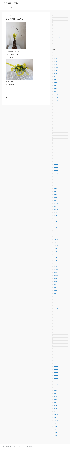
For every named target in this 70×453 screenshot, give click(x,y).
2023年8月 (56, 106)
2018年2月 (56, 299)
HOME (3, 7)
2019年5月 (56, 260)
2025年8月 (56, 73)
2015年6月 (56, 396)
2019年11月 (56, 242)
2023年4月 (56, 118)
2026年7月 (56, 52)
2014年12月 (56, 414)
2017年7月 (56, 320)
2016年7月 (56, 357)
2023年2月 (56, 124)
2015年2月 (56, 408)
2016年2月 (56, 372)
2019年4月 (56, 263)
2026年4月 (56, 55)
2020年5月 (56, 224)
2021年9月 (56, 176)
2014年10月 (56, 420)
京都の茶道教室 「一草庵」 (10, 3)
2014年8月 (56, 426)
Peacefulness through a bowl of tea (60, 34)
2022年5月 (56, 152)
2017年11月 (56, 308)
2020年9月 (56, 212)
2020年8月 (56, 215)
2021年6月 (56, 185)
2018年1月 (56, 302)
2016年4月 (56, 366)
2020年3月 (56, 230)
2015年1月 (56, 411)
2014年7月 (56, 429)
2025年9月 (56, 70)
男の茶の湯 (15, 7)
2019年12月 (56, 239)
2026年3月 (56, 58)
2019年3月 (56, 266)
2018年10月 (56, 275)
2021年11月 (56, 170)
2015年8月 (56, 390)
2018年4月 (56, 293)
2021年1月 (56, 200)
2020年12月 (56, 203)
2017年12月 (56, 305)
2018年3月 (56, 296)
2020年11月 (56, 206)
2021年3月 (56, 194)
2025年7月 (56, 76)
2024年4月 (56, 91)
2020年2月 (56, 233)
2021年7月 (56, 182)
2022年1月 (56, 164)
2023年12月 (56, 94)
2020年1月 (56, 236)
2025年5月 (56, 82)
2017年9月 (56, 314)
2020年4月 (56, 227)
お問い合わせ (33, 7)
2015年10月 (56, 384)
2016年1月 (56, 375)
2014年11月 (56, 417)
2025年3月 (56, 88)
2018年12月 (56, 269)
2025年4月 (56, 85)
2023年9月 (56, 103)
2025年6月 (56, 79)
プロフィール (27, 7)
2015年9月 (56, 387)
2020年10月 (56, 209)
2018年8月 (56, 281)
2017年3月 (56, 332)
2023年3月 (56, 121)
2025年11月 (56, 67)
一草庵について (21, 7)
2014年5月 (56, 435)
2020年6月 (56, 221)
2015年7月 (56, 393)
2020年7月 (56, 218)
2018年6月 (56, 287)
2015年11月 (56, 381)
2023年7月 (56, 109)
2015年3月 (56, 405)
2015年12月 (56, 378)
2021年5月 (56, 188)
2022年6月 (56, 149)
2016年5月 (56, 363)
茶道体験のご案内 (9, 7)
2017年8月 (56, 317)
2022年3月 (56, 158)
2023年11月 (56, 97)
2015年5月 (56, 399)
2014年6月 (56, 432)
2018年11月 (56, 272)
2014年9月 (56, 423)
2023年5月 (56, 115)
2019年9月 (56, 248)
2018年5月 (56, 290)
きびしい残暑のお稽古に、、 (59, 37)
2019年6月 (56, 257)
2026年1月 (56, 64)
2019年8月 (56, 251)
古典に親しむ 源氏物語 (58, 31)
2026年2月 (56, 61)
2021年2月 (56, 197)
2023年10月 (56, 100)
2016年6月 (56, 360)
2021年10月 (56, 173)
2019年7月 (56, 254)
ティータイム (9, 97)
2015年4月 (56, 402)
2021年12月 (56, 167)
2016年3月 (56, 369)
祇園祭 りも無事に (57, 40)
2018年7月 (56, 284)
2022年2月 (56, 161)
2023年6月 (56, 112)
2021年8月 (56, 179)
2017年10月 (56, 311)
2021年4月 (56, 191)
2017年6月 (56, 323)
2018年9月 (56, 278)
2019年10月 (56, 245)
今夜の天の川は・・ (57, 43)
